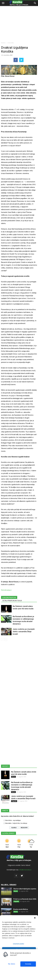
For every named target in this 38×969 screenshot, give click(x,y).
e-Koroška (10, 43)
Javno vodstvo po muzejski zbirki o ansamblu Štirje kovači (24, 631)
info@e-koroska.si (25, 870)
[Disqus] (19, 673)
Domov (3, 43)
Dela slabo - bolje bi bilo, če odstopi (16, 823)
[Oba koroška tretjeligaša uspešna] (6, 891)
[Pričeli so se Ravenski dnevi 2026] (6, 901)
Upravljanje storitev (18, 943)
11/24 (31, 846)
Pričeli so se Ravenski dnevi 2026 (24, 899)
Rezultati (24, 827)
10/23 (7, 846)
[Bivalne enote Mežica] (6, 912)
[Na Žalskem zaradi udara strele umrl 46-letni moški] (6, 608)
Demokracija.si (6, 590)
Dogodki (4, 634)
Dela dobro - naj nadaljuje (13, 820)
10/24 (19, 846)
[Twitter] (22, 876)
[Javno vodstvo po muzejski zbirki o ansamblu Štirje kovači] (6, 631)
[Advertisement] (19, 20)
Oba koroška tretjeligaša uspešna (24, 889)
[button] (35, 918)
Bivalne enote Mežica (20, 909)
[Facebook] (16, 876)
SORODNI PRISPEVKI (9, 597)
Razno (3, 611)
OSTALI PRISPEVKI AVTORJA (12, 600)
